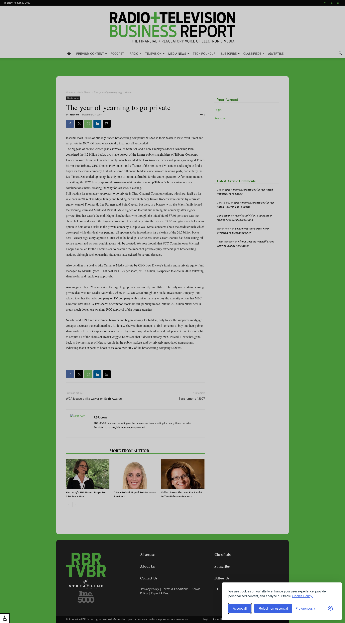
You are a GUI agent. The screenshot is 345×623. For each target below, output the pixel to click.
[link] (5, 618)
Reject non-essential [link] (273, 608)
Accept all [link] (240, 608)
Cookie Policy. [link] (302, 596)
